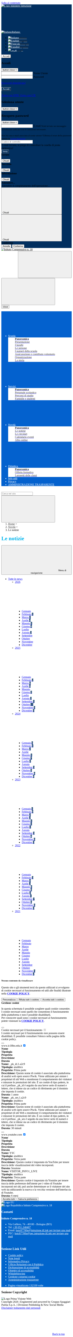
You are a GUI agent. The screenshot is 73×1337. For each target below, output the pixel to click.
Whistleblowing (16, 1273)
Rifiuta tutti (29, 999)
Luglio (25, 629)
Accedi (6, 56)
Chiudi (6, 161)
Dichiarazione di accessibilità (23, 1267)
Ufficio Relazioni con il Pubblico (25, 1264)
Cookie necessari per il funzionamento (22, 1030)
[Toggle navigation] (28, 291)
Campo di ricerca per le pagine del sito (21, 490)
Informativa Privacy (18, 1261)
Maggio (27, 623)
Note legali (14, 1258)
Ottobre (26, 638)
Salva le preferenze (27, 1199)
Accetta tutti (53, 999)
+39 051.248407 (22, 1227)
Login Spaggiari (18, 138)
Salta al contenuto (10, 2)
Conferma (18, 246)
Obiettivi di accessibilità (21, 1270)
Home (11, 523)
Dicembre (27, 644)
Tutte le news (15, 578)
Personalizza (9, 999)
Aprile (26, 620)
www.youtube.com (12, 1134)
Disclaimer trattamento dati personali (20, 1307)
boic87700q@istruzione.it (43, 1230)
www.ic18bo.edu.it (12, 1045)
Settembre (27, 635)
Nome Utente (40, 73)
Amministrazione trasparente (23, 1279)
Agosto (27, 632)
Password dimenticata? (13, 82)
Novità (11, 526)
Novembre (27, 641)
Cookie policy (15, 1255)
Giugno (27, 626)
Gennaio (26, 611)
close (5, 307)
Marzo (26, 617)
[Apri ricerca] (45, 264)
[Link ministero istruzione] (16, 5)
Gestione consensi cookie (21, 1276)
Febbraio (27, 614)
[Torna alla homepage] (36, 249)
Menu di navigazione (48, 571)
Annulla (6, 246)
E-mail (37, 125)
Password (38, 76)
